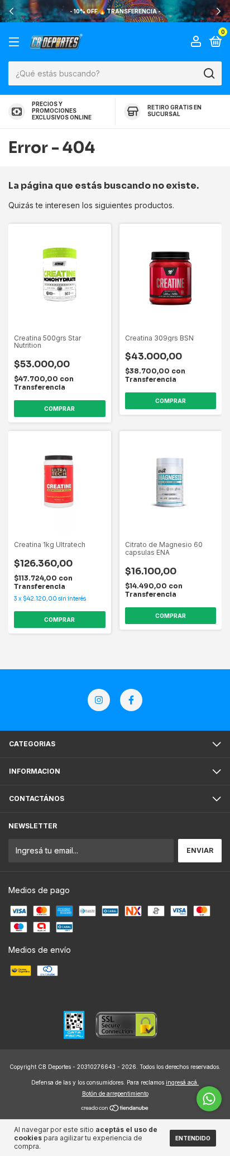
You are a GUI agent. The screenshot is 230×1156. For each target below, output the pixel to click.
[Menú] (15, 42)
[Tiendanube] (115, 1109)
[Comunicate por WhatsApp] (209, 1098)
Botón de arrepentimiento (115, 1093)
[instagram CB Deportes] (99, 700)
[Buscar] (208, 74)
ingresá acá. (182, 1082)
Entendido (192, 1138)
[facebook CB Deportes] (131, 700)
